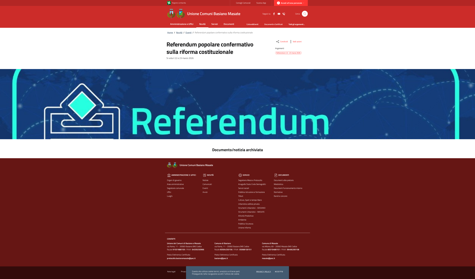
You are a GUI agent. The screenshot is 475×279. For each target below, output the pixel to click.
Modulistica (278, 184)
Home (170, 32)
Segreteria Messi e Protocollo (250, 180)
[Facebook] (273, 13)
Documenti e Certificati (273, 24)
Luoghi (169, 196)
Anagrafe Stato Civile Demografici (252, 184)
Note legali (171, 271)
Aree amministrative (175, 184)
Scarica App (261, 2)
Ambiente (242, 219)
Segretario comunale (175, 188)
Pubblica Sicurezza (245, 223)
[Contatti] (282, 13)
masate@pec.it (268, 258)
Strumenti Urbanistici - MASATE (251, 211)
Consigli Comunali (243, 2)
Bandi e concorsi (280, 196)
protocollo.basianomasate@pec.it (181, 258)
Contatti (171, 238)
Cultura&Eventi (252, 24)
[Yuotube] (277, 13)
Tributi (240, 196)
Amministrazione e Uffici (181, 24)
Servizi (214, 24)
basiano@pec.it (221, 258)
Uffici (169, 192)
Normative (278, 192)
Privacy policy (263, 271)
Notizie (205, 180)
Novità (202, 24)
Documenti (229, 24)
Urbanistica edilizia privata (249, 203)
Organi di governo (174, 180)
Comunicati (207, 184)
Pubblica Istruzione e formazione (251, 192)
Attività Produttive (245, 215)
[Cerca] (305, 14)
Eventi (188, 32)
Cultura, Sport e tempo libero (250, 199)
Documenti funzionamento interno (288, 188)
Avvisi (205, 192)
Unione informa (244, 227)
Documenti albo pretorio (284, 180)
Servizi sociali (243, 188)
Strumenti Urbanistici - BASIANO (251, 207)
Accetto (279, 271)
